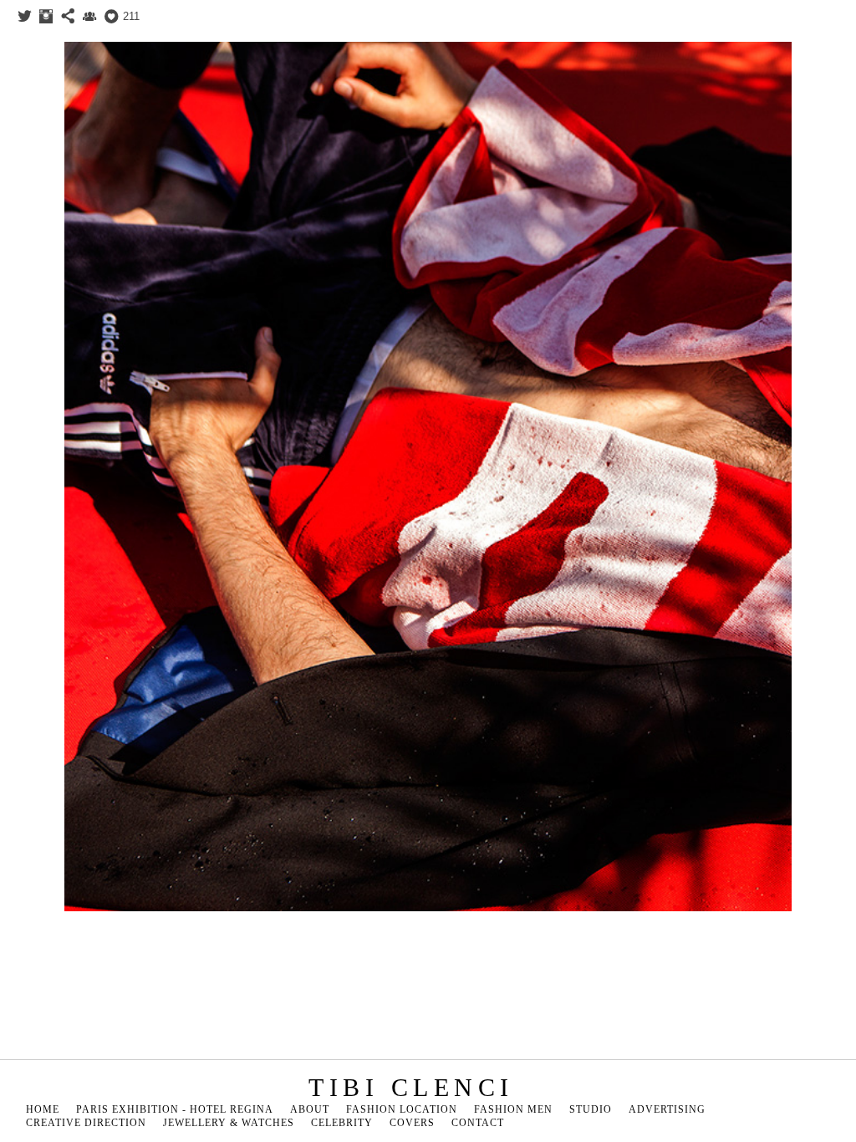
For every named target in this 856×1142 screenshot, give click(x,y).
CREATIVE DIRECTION (86, 1123)
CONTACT (477, 1123)
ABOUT (309, 1109)
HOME (42, 1109)
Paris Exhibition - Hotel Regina (174, 1109)
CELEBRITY (342, 1123)
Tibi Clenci (411, 1087)
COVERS (412, 1123)
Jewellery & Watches (228, 1123)
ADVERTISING (667, 1109)
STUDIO (590, 1109)
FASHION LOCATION (401, 1109)
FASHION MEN (513, 1109)
